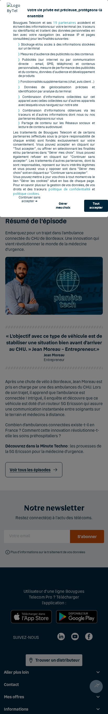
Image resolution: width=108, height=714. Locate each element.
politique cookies (26, 193)
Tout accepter (96, 206)
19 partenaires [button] (64, 22)
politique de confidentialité (69, 189)
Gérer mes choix (63, 206)
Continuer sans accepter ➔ (29, 199)
